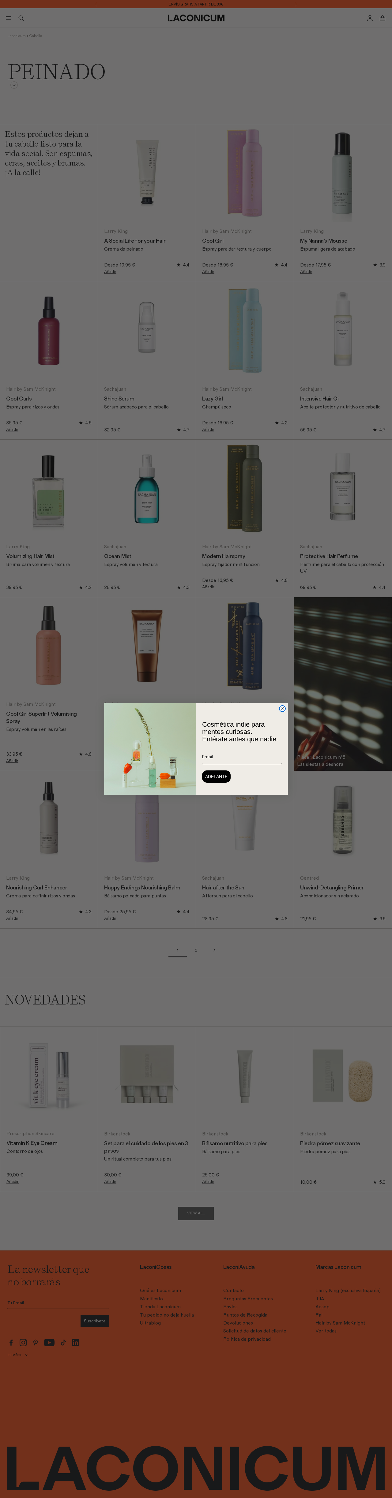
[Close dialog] (282, 709)
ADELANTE (216, 776)
